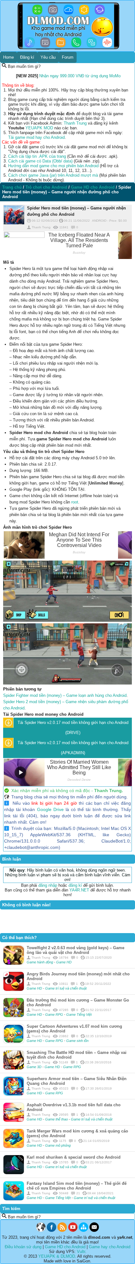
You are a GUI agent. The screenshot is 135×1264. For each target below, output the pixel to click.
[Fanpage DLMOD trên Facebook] (51, 1230)
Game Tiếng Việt (79, 1014)
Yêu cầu (48, 57)
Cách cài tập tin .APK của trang (37, 156)
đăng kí (75, 885)
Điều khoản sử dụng (23, 1246)
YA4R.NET (79, 890)
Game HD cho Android (65, 1246)
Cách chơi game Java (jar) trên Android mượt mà (53, 175)
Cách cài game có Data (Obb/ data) (40, 161)
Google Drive (50, 809)
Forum (67, 57)
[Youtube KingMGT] (73, 1230)
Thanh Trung (75, 123)
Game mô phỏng (58, 1145)
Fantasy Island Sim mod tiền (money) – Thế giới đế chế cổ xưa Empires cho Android (77, 1186)
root (74, 502)
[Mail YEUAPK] (94, 1230)
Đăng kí (27, 57)
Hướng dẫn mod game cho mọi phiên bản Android (53, 165)
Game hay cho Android (109, 1246)
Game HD (64, 962)
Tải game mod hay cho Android (36, 137)
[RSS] (62, 1230)
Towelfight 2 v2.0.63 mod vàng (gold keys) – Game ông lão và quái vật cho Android (75, 950)
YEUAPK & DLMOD (56, 1256)
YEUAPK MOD (39, 128)
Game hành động (40, 962)
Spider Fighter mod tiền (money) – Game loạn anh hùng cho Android (65, 695)
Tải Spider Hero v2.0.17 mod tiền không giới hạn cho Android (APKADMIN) (73, 747)
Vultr (81, 1251)
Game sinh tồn (77, 1041)
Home (8, 57)
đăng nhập (47, 885)
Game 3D (34, 1067)
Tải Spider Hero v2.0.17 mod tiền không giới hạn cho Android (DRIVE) (73, 727)
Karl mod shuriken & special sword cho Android (74, 1157)
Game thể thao (57, 1119)
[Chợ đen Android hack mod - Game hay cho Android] (41, 1230)
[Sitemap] (83, 1230)
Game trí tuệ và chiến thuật (66, 988)
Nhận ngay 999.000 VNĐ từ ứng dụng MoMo (80, 75)
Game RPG (54, 1014)
